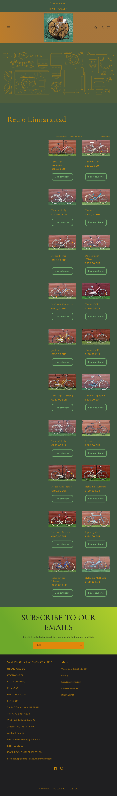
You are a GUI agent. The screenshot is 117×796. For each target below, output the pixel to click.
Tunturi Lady (58, 210)
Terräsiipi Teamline (56, 163)
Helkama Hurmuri (95, 486)
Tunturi (89, 210)
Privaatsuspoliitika (17, 758)
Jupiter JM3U (92, 532)
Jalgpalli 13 (13, 726)
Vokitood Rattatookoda (54, 789)
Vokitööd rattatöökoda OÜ (74, 669)
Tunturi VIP (92, 161)
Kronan (89, 441)
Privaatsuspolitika (69, 688)
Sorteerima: (61, 136)
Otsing (64, 675)
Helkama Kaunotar (62, 304)
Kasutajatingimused (71, 682)
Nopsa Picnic (58, 255)
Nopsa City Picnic (61, 486)
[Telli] (81, 645)
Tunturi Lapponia (95, 395)
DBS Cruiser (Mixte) (92, 257)
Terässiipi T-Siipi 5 (62, 395)
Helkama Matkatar (62, 532)
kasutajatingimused (41, 758)
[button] (8, 27)
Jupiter (55, 350)
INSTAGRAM (67, 695)
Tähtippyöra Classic (58, 579)
